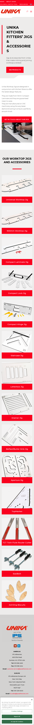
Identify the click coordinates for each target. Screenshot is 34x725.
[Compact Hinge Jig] (17, 310)
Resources (23, 4)
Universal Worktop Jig (17, 200)
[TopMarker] (17, 497)
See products (15, 70)
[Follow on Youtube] (15, 645)
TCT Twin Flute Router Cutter (17, 542)
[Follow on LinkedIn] (18, 645)
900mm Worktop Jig (17, 231)
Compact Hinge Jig (17, 324)
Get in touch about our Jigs (16, 119)
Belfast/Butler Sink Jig (17, 449)
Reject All (17, 716)
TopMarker (17, 511)
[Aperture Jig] (17, 466)
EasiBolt (17, 574)
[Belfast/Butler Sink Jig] (17, 435)
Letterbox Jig (17, 387)
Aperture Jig (17, 480)
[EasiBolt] (17, 560)
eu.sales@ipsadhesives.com (19, 693)
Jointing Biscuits (17, 605)
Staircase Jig (17, 355)
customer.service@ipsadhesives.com (19, 669)
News (2, 1)
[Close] (32, 700)
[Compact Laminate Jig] (17, 248)
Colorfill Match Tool (8, 4)
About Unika (11, 1)
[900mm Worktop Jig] (17, 217)
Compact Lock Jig (17, 293)
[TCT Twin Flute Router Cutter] (17, 529)
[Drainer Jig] (17, 404)
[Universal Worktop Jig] (17, 186)
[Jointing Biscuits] (17, 591)
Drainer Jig (17, 418)
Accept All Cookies (17, 721)
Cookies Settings (16, 711)
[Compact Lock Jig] (17, 279)
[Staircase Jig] (17, 341)
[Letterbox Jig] (17, 373)
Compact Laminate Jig (17, 262)
